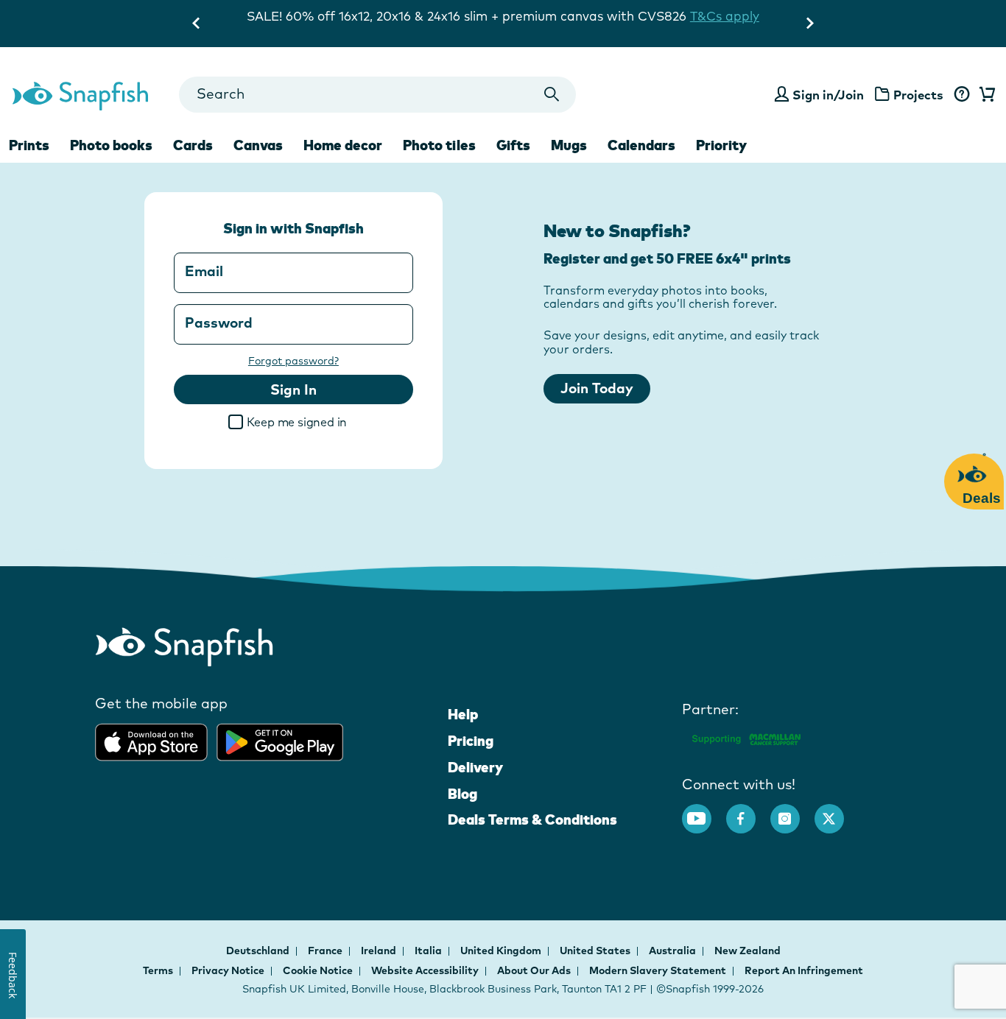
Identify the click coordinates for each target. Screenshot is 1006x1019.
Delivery (475, 767)
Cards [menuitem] (193, 145)
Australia (673, 950)
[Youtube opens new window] (704, 811)
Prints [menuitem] (29, 145)
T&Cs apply (668, 16)
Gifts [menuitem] (513, 145)
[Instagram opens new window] (792, 811)
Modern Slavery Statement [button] (657, 970)
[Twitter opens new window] (837, 811)
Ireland (379, 950)
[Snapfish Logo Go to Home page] (79, 94)
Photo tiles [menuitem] (439, 145)
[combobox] (377, 95)
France (326, 950)
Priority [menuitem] (721, 145)
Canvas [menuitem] (258, 145)
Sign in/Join (828, 94)
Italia (429, 950)
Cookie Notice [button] (318, 970)
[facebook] (748, 811)
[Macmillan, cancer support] (745, 736)
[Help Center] (961, 95)
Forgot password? (293, 360)
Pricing (470, 741)
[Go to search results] (552, 94)
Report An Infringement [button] (804, 970)
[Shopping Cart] (984, 95)
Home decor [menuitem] (342, 145)
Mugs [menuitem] (569, 145)
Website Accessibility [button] (425, 970)
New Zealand (747, 950)
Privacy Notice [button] (227, 970)
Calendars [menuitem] (641, 145)
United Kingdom (502, 950)
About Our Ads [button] (534, 970)
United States (596, 950)
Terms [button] (158, 970)
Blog (462, 794)
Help (463, 714)
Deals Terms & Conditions (532, 819)
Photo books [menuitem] (111, 145)
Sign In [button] (293, 389)
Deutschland (259, 950)
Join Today (596, 388)
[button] (360, 424)
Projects (918, 94)
